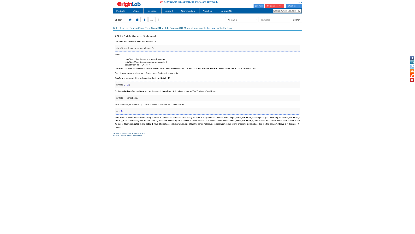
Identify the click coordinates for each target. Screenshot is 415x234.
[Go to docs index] (130, 19)
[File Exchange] (412, 75)
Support (169, 11)
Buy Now (259, 6)
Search (296, 19)
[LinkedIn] (412, 62)
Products (120, 11)
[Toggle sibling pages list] (151, 19)
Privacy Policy (126, 135)
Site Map (116, 135)
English (119, 19)
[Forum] (412, 71)
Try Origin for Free (274, 6)
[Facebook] (412, 58)
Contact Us (226, 11)
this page (211, 28)
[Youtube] (412, 80)
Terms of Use (137, 135)
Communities (188, 11)
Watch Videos (294, 6)
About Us (207, 11)
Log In (299, 2)
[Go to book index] (137, 19)
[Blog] (412, 67)
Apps (136, 11)
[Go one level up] (144, 19)
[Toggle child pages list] (158, 19)
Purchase (152, 11)
